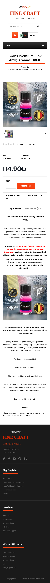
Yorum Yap (30, 144)
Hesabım (6, 515)
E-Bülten (6, 527)
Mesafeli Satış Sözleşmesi (13, 486)
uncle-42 (18, 416)
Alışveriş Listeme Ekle (12, 197)
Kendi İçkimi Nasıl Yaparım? (14, 482)
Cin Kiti (25, 407)
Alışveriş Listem (9, 523)
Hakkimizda (7, 478)
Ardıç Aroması (34, 252)
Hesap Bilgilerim (9, 556)
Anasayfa (25, 67)
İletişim (5, 494)
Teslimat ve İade (9, 490)
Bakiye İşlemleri (9, 568)
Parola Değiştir (9, 552)
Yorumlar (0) (33, 208)
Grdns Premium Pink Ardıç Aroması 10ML (25, 69)
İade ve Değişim (9, 531)
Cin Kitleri (26, 416)
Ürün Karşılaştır (35, 196)
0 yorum (20, 144)
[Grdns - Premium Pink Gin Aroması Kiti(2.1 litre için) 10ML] (25, 104)
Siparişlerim (7, 519)
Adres (5, 564)
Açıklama (15, 208)
